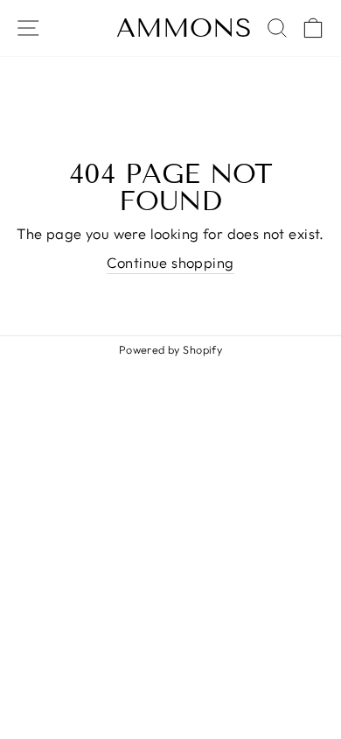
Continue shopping (170, 262)
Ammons (184, 28)
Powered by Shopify (170, 349)
